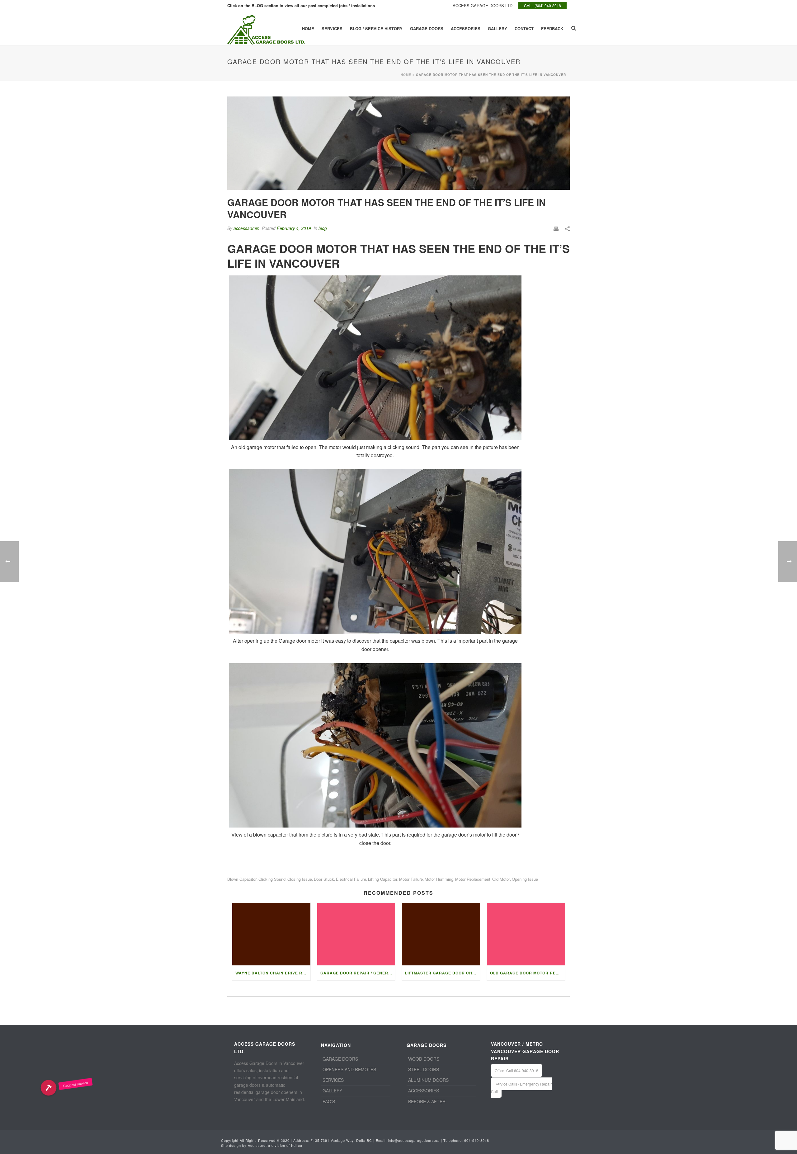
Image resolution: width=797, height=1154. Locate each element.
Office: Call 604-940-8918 (516, 1070)
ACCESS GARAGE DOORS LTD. (483, 5)
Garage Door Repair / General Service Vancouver (357, 973)
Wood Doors (423, 1059)
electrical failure (351, 879)
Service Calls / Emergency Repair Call (521, 1087)
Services (332, 28)
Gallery (497, 28)
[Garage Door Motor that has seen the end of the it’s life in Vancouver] (398, 143)
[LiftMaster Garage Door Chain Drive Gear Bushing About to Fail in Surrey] (441, 934)
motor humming (439, 879)
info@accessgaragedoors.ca (414, 1140)
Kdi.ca (296, 1145)
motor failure (411, 879)
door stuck (324, 879)
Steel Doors (423, 1069)
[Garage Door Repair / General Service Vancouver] (356, 934)
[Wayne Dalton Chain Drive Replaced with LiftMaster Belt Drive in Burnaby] (271, 934)
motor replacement (472, 879)
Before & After (427, 1101)
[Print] (556, 228)
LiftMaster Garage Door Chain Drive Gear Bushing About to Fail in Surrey (442, 973)
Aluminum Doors (428, 1080)
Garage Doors (426, 28)
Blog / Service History (376, 28)
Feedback (552, 28)
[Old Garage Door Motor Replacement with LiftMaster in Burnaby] (526, 934)
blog (322, 228)
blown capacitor (242, 879)
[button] (48, 1087)
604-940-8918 (476, 1140)
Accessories (465, 28)
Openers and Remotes (349, 1069)
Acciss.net (257, 1145)
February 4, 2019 (294, 228)
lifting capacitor (382, 879)
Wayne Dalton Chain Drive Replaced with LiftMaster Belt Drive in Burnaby (272, 973)
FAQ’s (329, 1101)
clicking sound (271, 879)
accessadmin (246, 228)
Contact (524, 28)
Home (308, 28)
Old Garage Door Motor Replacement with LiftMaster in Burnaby (527, 973)
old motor (501, 879)
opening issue (525, 879)
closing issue (299, 879)
